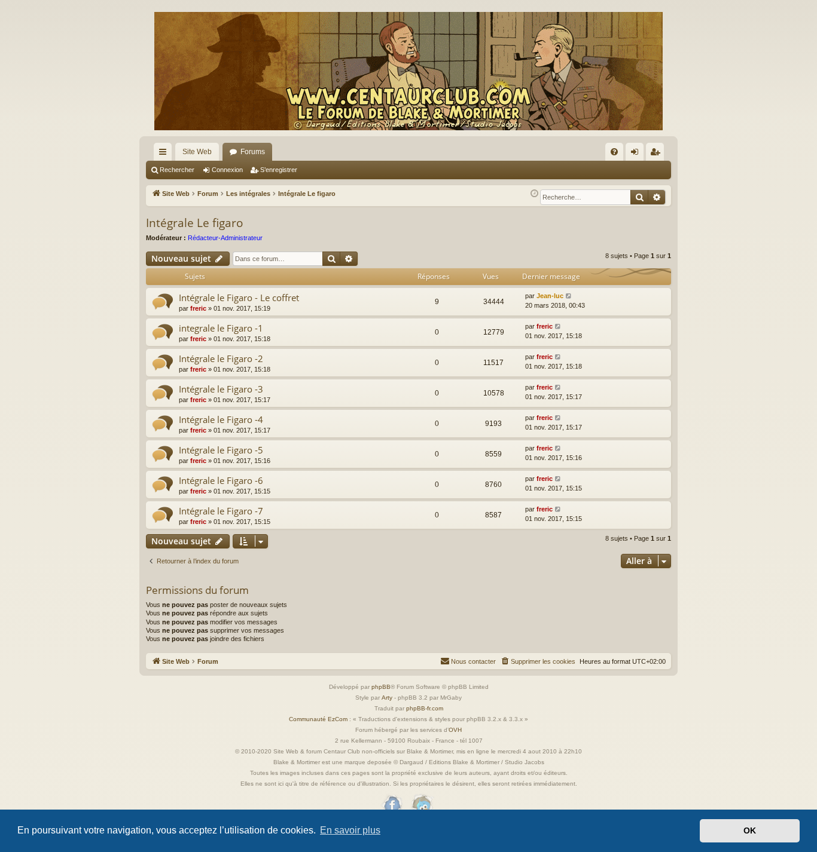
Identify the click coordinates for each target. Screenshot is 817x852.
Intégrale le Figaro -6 (221, 480)
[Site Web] (408, 71)
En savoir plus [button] (350, 830)
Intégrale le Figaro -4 (221, 419)
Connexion (227, 169)
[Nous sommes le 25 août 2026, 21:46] (534, 194)
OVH (455, 730)
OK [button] (749, 830)
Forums (252, 152)
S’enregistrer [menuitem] (657, 154)
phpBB (381, 687)
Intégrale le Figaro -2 (221, 358)
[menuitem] (614, 152)
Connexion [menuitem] (637, 154)
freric (198, 308)
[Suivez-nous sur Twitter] (421, 805)
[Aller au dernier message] (569, 296)
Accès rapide (165, 154)
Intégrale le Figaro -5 (221, 450)
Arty (387, 697)
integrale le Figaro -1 (221, 328)
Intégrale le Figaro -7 (221, 511)
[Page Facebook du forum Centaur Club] (392, 806)
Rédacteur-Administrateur (225, 237)
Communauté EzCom (318, 719)
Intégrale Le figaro (194, 223)
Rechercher (177, 169)
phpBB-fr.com (424, 708)
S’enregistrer (278, 169)
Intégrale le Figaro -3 (221, 389)
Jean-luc (549, 295)
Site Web (197, 152)
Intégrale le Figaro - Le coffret (239, 298)
